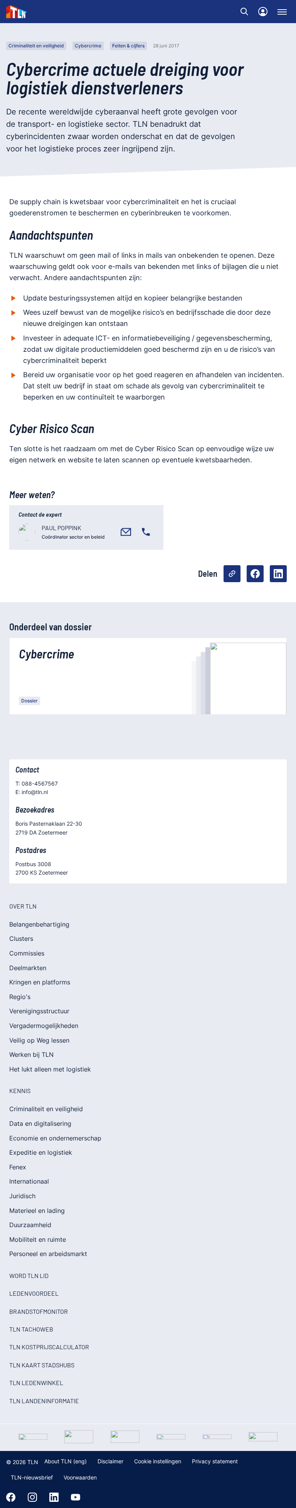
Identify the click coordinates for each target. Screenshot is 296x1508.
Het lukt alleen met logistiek (50, 1069)
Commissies (26, 953)
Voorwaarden (80, 1477)
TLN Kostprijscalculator (49, 1346)
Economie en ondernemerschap (55, 1138)
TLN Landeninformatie (44, 1400)
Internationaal (29, 1181)
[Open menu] (282, 11)
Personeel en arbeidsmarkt (48, 1254)
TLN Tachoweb (31, 1329)
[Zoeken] (244, 11)
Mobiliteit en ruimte (37, 1239)
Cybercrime (88, 46)
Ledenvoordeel (34, 1293)
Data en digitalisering (40, 1123)
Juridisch (22, 1196)
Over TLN (23, 906)
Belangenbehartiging (39, 924)
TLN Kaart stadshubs (41, 1365)
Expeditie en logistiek (40, 1152)
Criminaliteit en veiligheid (36, 46)
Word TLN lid (29, 1275)
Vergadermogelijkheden (43, 1025)
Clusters (21, 938)
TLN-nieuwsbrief (32, 1477)
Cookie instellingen (157, 1461)
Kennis (19, 1090)
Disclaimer (110, 1461)
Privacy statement (215, 1461)
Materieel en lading (37, 1210)
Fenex (17, 1167)
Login (262, 11)
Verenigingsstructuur (39, 1011)
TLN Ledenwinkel (36, 1382)
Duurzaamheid (30, 1225)
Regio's (19, 997)
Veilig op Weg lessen (39, 1040)
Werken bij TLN (31, 1054)
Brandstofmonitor (38, 1311)
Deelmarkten (27, 968)
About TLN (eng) (65, 1461)
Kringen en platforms (39, 982)
